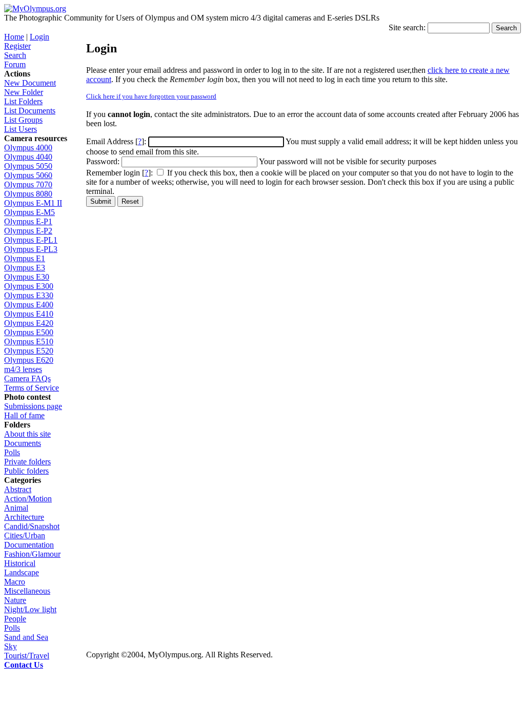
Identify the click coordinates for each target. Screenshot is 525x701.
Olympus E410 (28, 313)
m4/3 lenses (23, 369)
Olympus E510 (28, 341)
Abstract (17, 489)
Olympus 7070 (28, 184)
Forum (15, 64)
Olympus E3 (24, 267)
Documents (22, 443)
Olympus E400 (28, 304)
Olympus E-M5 (29, 212)
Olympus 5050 (28, 166)
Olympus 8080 (28, 193)
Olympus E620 (28, 360)
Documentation (29, 544)
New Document (30, 83)
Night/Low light (30, 609)
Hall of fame (24, 415)
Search (15, 55)
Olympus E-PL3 (30, 249)
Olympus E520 (28, 350)
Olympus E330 (28, 295)
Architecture (24, 517)
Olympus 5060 (28, 175)
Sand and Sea (26, 637)
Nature (15, 600)
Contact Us (23, 664)
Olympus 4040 (28, 156)
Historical (19, 563)
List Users (20, 129)
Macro (14, 581)
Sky (10, 646)
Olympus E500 (28, 332)
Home (14, 36)
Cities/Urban (24, 535)
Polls (12, 452)
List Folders (23, 101)
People (15, 618)
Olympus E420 (28, 323)
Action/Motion (28, 498)
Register (17, 46)
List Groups (23, 119)
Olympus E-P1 (28, 221)
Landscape (21, 572)
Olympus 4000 (28, 147)
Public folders (26, 470)
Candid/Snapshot (31, 526)
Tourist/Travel (26, 655)
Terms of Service (31, 387)
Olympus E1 (24, 258)
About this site (27, 434)
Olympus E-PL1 (30, 240)
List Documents (29, 110)
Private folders (27, 461)
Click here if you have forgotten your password (151, 96)
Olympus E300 (28, 286)
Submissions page (33, 406)
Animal (16, 507)
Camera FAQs (27, 378)
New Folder (23, 92)
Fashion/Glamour (32, 554)
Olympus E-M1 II (33, 203)
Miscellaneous (27, 591)
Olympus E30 (26, 276)
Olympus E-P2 (28, 230)
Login (39, 36)
